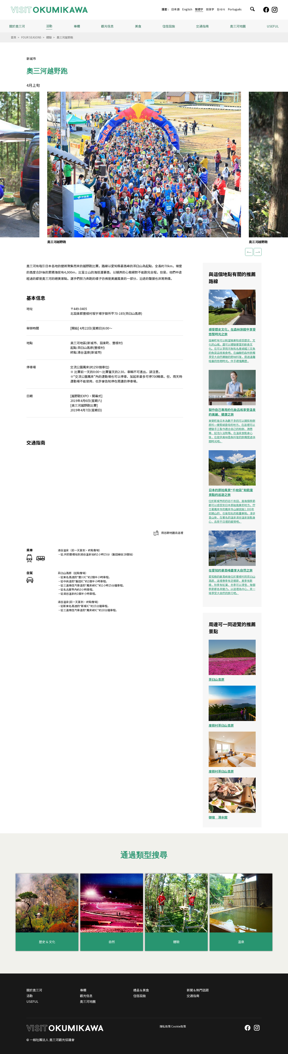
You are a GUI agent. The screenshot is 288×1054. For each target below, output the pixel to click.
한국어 (221, 9)
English (187, 9)
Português (235, 9)
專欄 (77, 26)
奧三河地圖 (238, 26)
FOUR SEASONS (31, 37)
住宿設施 (168, 26)
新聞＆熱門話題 (198, 990)
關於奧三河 (17, 26)
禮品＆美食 (141, 990)
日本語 (175, 9)
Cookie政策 (178, 1026)
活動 (49, 26)
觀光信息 (86, 995)
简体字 (210, 9)
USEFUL (273, 26)
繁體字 (199, 9)
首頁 (13, 37)
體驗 (49, 37)
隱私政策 (165, 1026)
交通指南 (202, 26)
